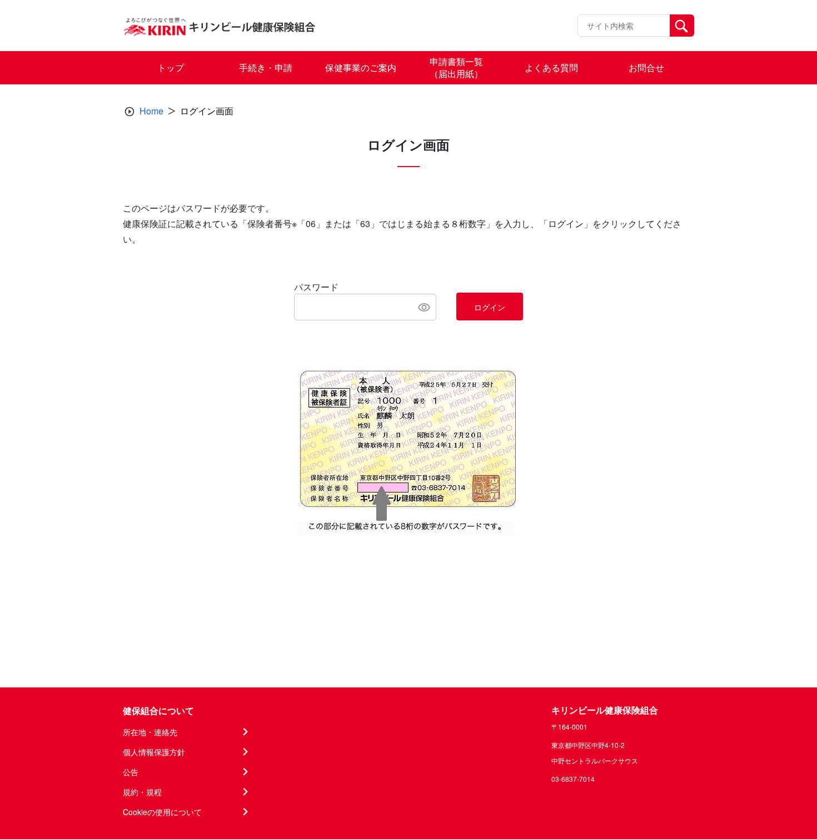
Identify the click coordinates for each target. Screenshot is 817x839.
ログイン (489, 307)
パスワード (316, 286)
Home (151, 110)
